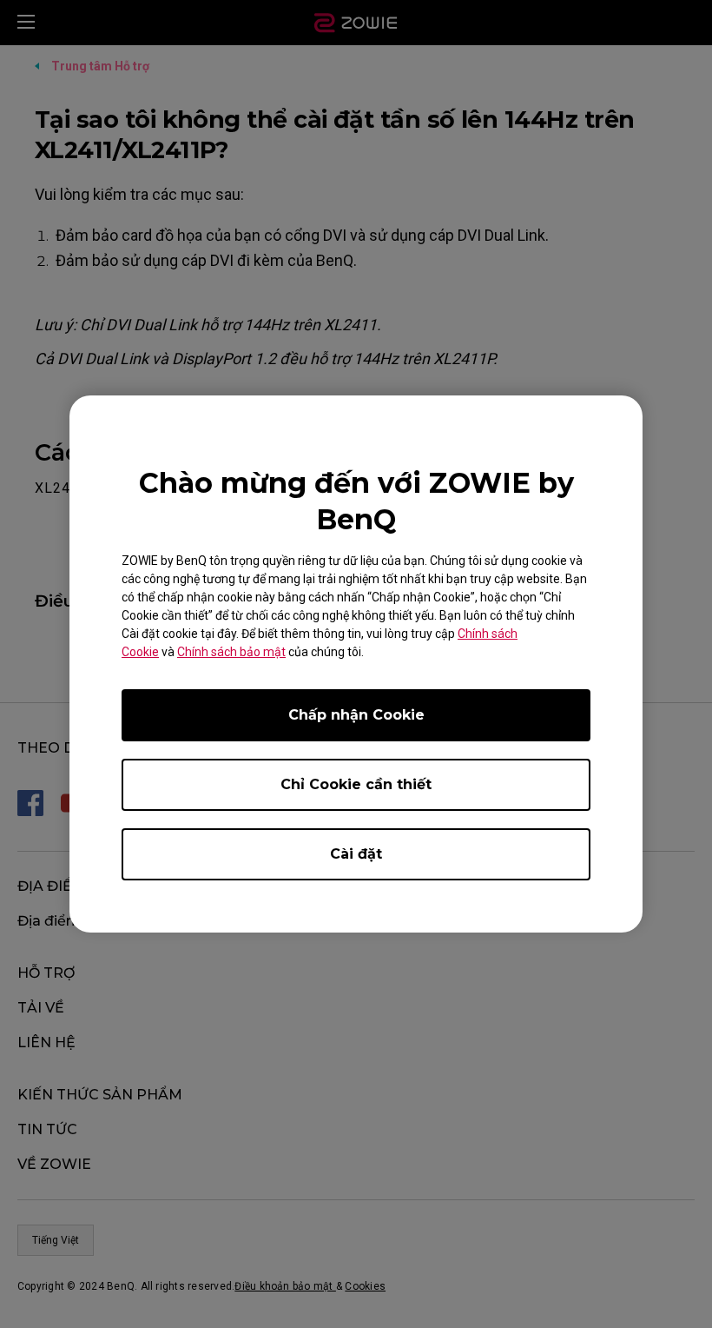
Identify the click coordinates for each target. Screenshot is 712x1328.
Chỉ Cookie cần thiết (356, 784)
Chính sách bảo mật (231, 652)
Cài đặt (356, 854)
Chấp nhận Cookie (356, 715)
